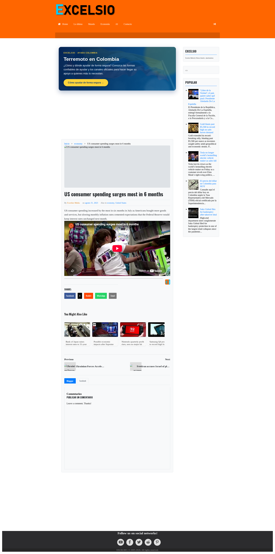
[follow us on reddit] (148, 542)
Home (65, 24)
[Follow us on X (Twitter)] (138, 542)
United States (120, 203)
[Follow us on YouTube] (120, 542)
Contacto (128, 24)
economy (110, 203)
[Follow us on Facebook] (129, 542)
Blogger (70, 380)
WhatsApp (101, 295)
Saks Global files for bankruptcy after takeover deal (208, 212)
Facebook (70, 295)
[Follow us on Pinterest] (157, 542)
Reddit (88, 295)
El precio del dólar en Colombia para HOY (208, 184)
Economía (105, 24)
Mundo (91, 24)
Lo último (78, 24)
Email (113, 295)
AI (116, 24)
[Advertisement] (117, 115)
